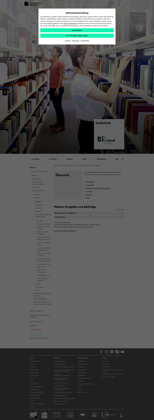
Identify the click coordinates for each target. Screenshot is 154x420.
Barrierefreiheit (85, 41)
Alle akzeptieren (77, 30)
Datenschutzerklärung (70, 23)
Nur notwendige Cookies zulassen (77, 36)
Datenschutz (75, 41)
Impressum (68, 41)
